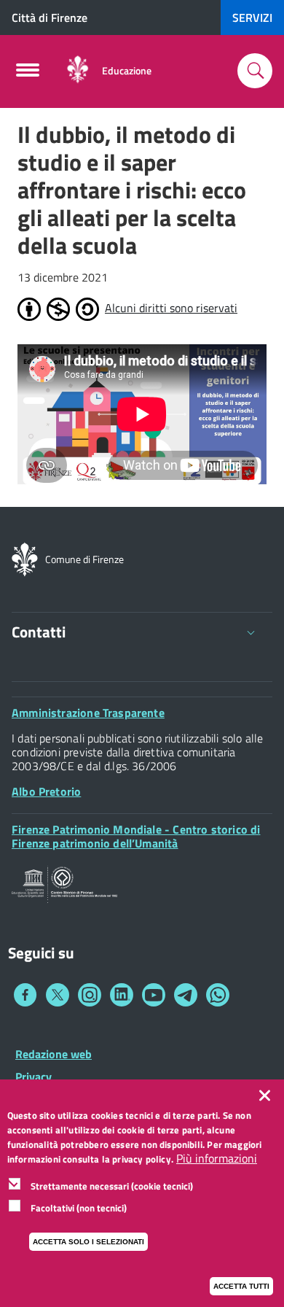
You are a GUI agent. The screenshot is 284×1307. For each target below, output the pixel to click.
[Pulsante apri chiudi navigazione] (28, 74)
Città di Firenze (49, 17)
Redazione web (53, 1054)
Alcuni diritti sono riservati (171, 308)
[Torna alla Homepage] (25, 558)
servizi (252, 17)
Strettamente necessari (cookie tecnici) (112, 1186)
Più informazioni (216, 1159)
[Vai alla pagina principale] (77, 70)
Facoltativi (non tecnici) (79, 1208)
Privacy (33, 1076)
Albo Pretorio (46, 791)
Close (268, 1095)
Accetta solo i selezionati (88, 1242)
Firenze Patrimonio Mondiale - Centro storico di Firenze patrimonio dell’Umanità (136, 836)
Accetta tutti (241, 1286)
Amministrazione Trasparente (88, 712)
